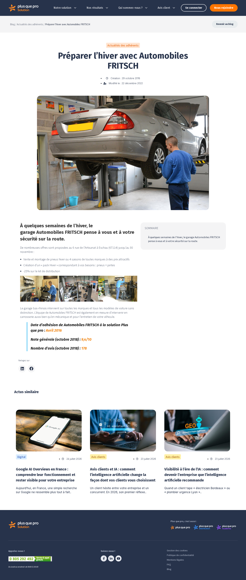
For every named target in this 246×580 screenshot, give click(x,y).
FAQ (169, 564)
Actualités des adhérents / (31, 24)
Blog (169, 569)
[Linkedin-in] (111, 558)
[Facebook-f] (104, 558)
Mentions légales (175, 559)
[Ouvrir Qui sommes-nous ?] (146, 8)
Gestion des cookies (177, 550)
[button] (22, 368)
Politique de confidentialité (180, 555)
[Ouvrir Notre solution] (75, 8)
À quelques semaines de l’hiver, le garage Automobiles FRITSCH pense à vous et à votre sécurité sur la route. (184, 239)
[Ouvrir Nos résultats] (107, 8)
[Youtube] (118, 558)
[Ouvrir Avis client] (174, 8)
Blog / (13, 24)
